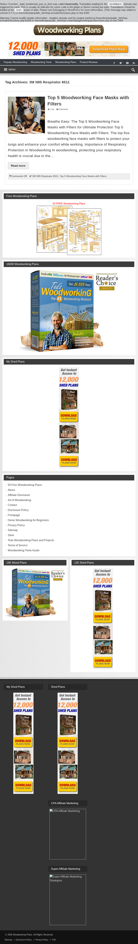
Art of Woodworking (19, 500)
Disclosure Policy (18, 510)
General (63, 109)
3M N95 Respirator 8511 (45, 176)
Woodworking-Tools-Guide (24, 550)
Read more (18, 165)
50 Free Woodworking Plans (25, 484)
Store (11, 535)
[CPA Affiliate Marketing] (67, 834)
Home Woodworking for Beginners (28, 520)
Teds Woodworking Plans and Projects (31, 540)
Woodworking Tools (41, 62)
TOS (54, 940)
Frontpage (14, 515)
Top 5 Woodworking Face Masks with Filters (83, 176)
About (11, 490)
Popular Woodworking (15, 62)
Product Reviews (89, 62)
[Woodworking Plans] (69, 24)
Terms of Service (18, 545)
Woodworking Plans (65, 62)
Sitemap (13, 530)
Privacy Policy (16, 525)
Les (52, 109)
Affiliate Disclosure (19, 495)
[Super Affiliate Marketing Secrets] (67, 899)
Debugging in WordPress (66, 9)
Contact (12, 505)
